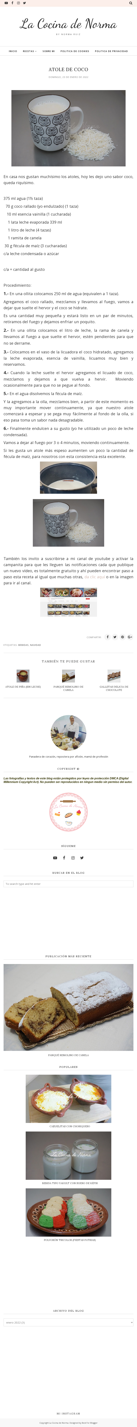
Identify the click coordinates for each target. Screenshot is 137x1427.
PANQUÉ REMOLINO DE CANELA (68, 1055)
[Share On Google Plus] (130, 637)
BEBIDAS (23, 645)
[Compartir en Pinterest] (122, 637)
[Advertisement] (68, 921)
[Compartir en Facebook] (107, 637)
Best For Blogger (90, 1422)
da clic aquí (95, 576)
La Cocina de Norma (69, 23)
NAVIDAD (35, 645)
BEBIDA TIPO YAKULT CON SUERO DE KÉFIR (70, 1183)
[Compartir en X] (115, 637)
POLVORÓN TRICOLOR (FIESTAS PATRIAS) (70, 1240)
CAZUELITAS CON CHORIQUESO (70, 1126)
